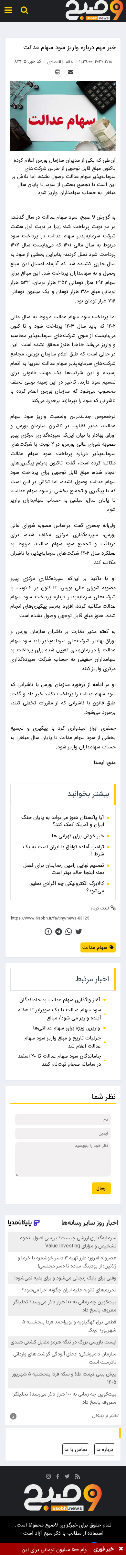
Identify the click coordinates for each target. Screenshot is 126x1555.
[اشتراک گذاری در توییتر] (78, 931)
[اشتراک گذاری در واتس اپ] (69, 932)
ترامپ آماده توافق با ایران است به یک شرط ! (63, 850)
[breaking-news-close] (121, 1549)
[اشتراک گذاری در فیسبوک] (48, 931)
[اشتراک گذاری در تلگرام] (58, 931)
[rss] (77, 1477)
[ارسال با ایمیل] (70, 72)
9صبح (51, 1525)
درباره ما (104, 1449)
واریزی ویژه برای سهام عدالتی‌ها (66, 1028)
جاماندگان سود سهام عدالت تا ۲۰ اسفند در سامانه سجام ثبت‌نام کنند (59, 1060)
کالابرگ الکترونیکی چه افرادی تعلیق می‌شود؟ (66, 887)
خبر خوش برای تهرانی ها (78, 836)
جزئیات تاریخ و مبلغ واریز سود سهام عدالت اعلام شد (63, 1042)
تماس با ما (75, 1449)
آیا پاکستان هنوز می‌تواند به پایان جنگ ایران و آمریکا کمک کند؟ (62, 821)
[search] (24, 10)
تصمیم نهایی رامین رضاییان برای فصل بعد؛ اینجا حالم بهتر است (63, 869)
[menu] (8, 10)
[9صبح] (94, 10)
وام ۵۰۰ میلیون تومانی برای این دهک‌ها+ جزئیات (54, 1550)
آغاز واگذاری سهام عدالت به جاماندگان (59, 1000)
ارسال (101, 1188)
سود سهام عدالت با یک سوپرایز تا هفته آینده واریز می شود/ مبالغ (59, 1014)
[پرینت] (57, 72)
